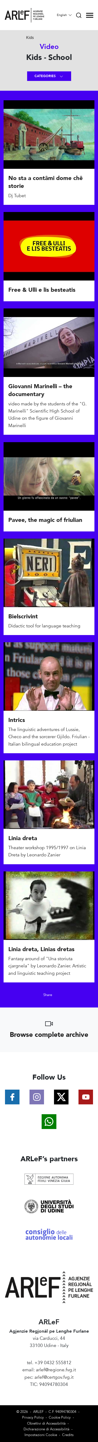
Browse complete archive (49, 1034)
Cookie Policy (60, 1417)
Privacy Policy (33, 1417)
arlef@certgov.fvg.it (54, 1377)
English (62, 15)
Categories (45, 76)
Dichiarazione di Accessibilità (46, 1429)
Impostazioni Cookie (40, 1434)
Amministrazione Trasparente (49, 1392)
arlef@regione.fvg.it (56, 1370)
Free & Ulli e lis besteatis (41, 290)
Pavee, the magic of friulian (45, 520)
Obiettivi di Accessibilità (46, 1423)
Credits (68, 1434)
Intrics (16, 720)
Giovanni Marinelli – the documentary (40, 390)
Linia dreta (22, 838)
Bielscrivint (23, 616)
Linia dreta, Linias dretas (41, 949)
